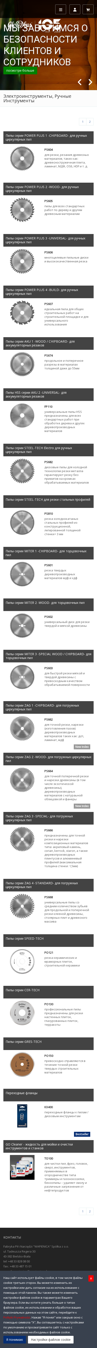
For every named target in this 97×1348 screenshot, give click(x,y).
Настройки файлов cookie (51, 1339)
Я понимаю (14, 1339)
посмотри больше (20, 70)
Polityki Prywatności (16, 1317)
